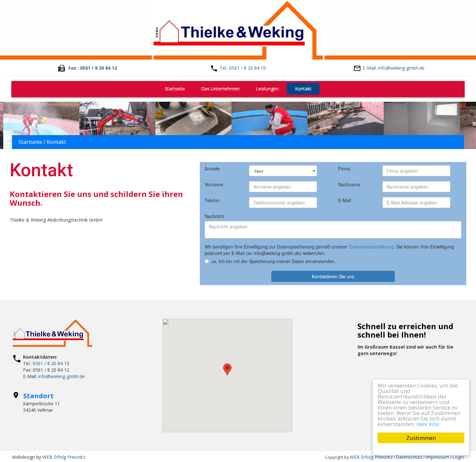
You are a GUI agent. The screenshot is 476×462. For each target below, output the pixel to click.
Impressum (437, 457)
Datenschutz (409, 457)
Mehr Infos (427, 424)
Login (458, 457)
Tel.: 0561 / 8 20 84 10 (243, 68)
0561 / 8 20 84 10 (51, 363)
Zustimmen (421, 438)
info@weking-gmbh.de (61, 376)
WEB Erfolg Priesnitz (63, 457)
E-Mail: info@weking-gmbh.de (394, 68)
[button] (227, 369)
